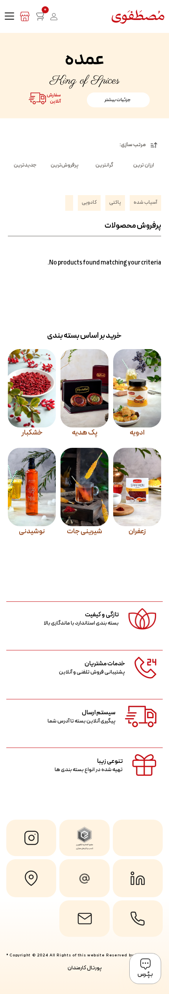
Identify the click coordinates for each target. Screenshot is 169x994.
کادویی (89, 202)
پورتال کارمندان (85, 968)
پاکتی (115, 202)
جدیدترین (25, 165)
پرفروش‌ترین (65, 165)
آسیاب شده (145, 202)
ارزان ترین (143, 165)
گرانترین (104, 165)
